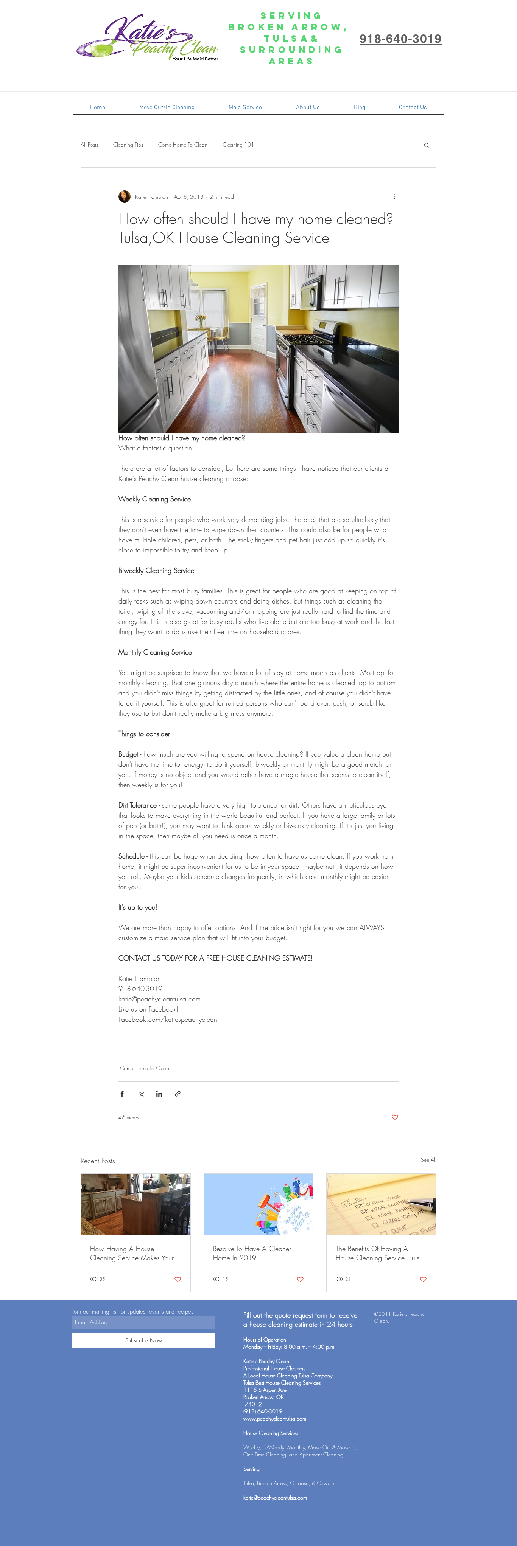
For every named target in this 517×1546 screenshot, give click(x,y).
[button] (426, 145)
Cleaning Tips (128, 144)
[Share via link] (177, 1093)
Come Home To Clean (182, 144)
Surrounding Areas (292, 55)
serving (292, 15)
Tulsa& (292, 38)
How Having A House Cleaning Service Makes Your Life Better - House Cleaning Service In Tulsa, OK (132, 1253)
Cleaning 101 (238, 144)
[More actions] (394, 196)
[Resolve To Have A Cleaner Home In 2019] (258, 1204)
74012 (252, 1404)
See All (428, 1159)
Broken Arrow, (292, 26)
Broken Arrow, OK (263, 1397)
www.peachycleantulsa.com (274, 1418)
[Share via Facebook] (122, 1093)
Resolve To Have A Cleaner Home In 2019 (252, 1253)
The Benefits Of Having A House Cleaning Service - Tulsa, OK (380, 1253)
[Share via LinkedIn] (159, 1093)
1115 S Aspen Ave (265, 1389)
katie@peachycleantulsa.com (275, 1497)
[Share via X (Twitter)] (140, 1093)
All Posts (89, 144)
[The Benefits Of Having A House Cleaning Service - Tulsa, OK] (381, 1204)
